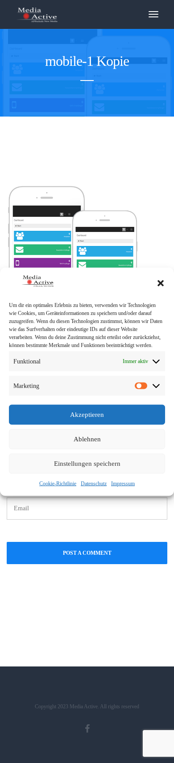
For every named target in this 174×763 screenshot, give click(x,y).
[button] (160, 283)
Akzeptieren (87, 414)
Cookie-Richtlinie (57, 483)
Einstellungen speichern (87, 463)
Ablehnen (87, 439)
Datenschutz (94, 483)
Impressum (123, 483)
